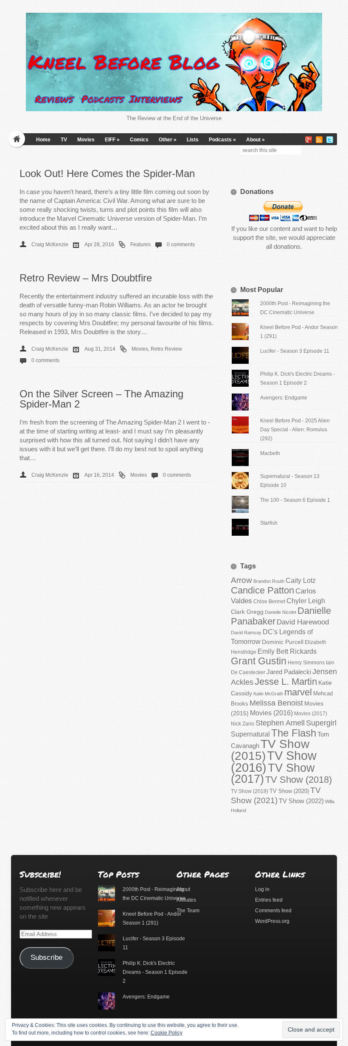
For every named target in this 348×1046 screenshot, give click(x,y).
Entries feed (269, 900)
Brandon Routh (268, 581)
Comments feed (273, 911)
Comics (139, 140)
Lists (193, 140)
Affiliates (186, 900)
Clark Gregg (247, 611)
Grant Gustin (258, 660)
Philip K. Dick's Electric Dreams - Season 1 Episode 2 (155, 972)
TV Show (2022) (301, 800)
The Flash (293, 733)
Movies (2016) (271, 713)
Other (168, 140)
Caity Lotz (301, 580)
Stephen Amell (280, 722)
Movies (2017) (310, 714)
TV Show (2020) (289, 791)
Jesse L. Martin (286, 681)
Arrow (241, 580)
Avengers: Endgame (283, 398)
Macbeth (270, 453)
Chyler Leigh (305, 601)
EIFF (112, 140)
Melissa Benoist (276, 702)
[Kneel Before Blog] (174, 62)
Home (43, 140)
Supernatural (250, 734)
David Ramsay (246, 632)
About (255, 140)
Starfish (269, 523)
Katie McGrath (268, 693)
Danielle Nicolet (280, 612)
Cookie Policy (166, 1033)
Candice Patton (262, 590)
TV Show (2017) (273, 773)
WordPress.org (272, 921)
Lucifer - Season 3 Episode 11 (294, 351)
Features (140, 244)
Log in (262, 889)
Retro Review (166, 349)
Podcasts (222, 140)
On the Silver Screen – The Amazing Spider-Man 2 (101, 399)
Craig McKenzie (49, 244)
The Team (188, 911)
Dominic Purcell (282, 642)
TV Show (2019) (249, 791)
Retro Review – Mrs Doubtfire (86, 278)
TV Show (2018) (298, 779)
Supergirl (321, 722)
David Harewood (303, 622)
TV (64, 140)
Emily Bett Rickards (287, 651)
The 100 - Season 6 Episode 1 (295, 500)
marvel (298, 692)
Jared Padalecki (289, 671)
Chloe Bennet (269, 602)
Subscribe (46, 957)
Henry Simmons (306, 663)
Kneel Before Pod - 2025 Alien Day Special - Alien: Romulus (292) (295, 429)
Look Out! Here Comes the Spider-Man (107, 173)
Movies (86, 140)
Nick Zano (242, 724)
